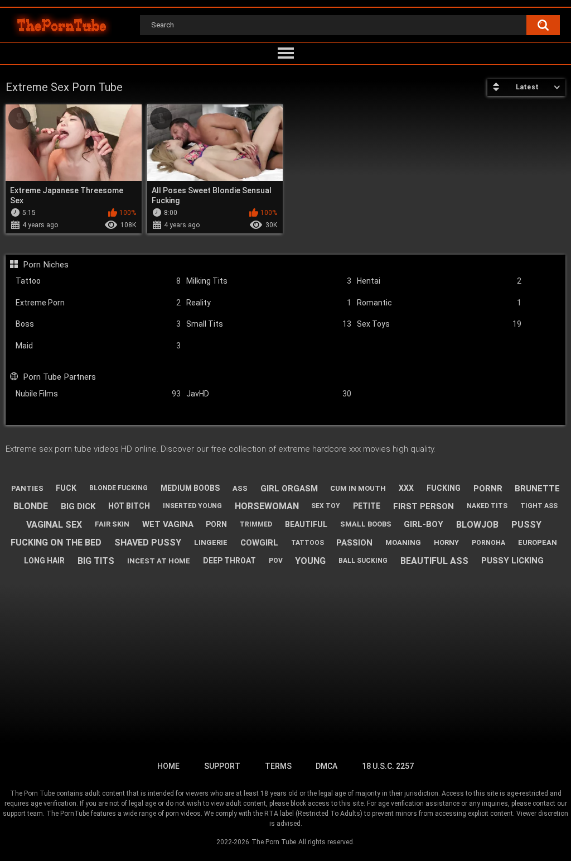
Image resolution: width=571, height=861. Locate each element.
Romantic (439, 302)
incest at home (158, 561)
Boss (98, 323)
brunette (537, 489)
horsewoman (267, 506)
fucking (444, 488)
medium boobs (190, 488)
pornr (487, 489)
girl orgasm (289, 489)
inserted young (192, 506)
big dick (78, 506)
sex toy (325, 506)
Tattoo (98, 280)
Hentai (439, 280)
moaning (403, 542)
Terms (278, 766)
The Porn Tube (273, 842)
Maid (98, 345)
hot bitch (129, 505)
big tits (96, 561)
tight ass (539, 506)
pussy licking (512, 561)
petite (366, 505)
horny (446, 542)
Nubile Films (98, 393)
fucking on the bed (56, 542)
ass (240, 488)
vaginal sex (54, 524)
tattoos (307, 543)
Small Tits (268, 323)
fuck (66, 488)
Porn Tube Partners (59, 377)
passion (354, 543)
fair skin (112, 524)
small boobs (365, 524)
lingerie (211, 542)
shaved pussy (147, 542)
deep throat (229, 560)
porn (216, 524)
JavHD (268, 393)
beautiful (306, 524)
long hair (44, 560)
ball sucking (363, 561)
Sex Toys (439, 323)
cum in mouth (358, 488)
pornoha (488, 543)
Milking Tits (268, 280)
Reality (268, 302)
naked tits (487, 506)
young (310, 561)
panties (27, 488)
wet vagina (167, 524)
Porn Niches (45, 265)
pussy (526, 524)
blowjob (477, 524)
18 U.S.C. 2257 (388, 766)
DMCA (326, 766)
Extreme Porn (98, 302)
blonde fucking (118, 488)
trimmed (256, 524)
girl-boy (423, 524)
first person (423, 506)
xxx (406, 488)
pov (276, 561)
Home (168, 766)
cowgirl (259, 543)
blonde (30, 506)
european (537, 542)
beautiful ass (434, 561)
